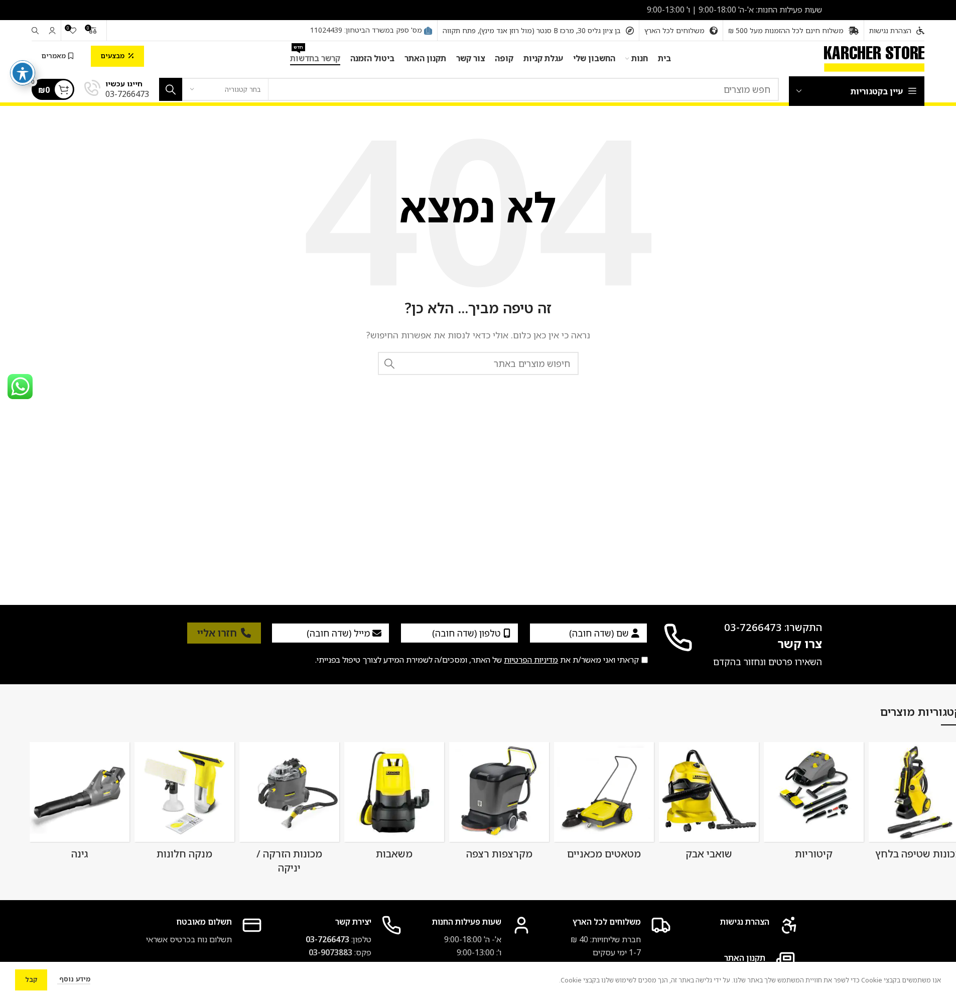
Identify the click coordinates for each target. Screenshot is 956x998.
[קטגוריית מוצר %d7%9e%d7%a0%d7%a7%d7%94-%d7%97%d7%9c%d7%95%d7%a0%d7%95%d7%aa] (184, 804)
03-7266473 (327, 939)
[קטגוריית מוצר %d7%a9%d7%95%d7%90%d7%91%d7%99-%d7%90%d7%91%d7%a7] (709, 804)
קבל (31, 979)
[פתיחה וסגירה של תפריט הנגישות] (23, 73)
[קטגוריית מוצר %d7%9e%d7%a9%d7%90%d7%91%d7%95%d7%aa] (394, 804)
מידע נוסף (73, 978)
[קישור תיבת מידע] (116, 89)
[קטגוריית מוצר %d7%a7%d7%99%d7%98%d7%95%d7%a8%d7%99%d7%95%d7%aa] (814, 804)
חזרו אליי (217, 633)
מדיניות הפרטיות (531, 660)
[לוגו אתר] (874, 57)
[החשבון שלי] (52, 31)
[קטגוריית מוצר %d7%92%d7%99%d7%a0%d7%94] (79, 804)
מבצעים (112, 55)
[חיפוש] (35, 31)
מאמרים (54, 55)
